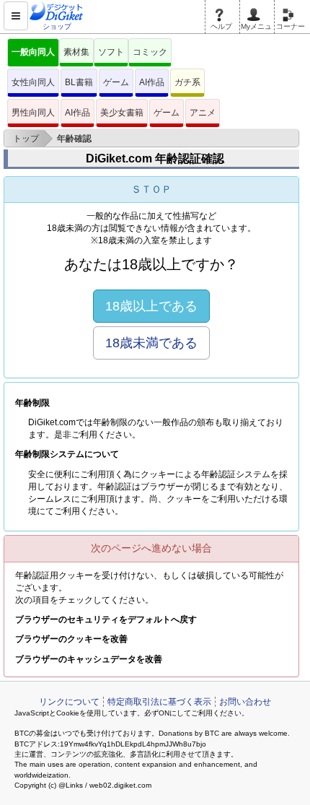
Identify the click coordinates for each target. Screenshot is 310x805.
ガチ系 (187, 82)
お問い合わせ (245, 702)
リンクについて (69, 702)
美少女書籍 (121, 113)
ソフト (111, 52)
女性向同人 (33, 82)
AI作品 (151, 82)
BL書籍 (79, 82)
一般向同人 (33, 52)
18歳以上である (151, 306)
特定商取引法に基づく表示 (159, 702)
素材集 (76, 52)
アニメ (203, 113)
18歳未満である (151, 343)
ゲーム (116, 82)
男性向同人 (33, 113)
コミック (150, 52)
